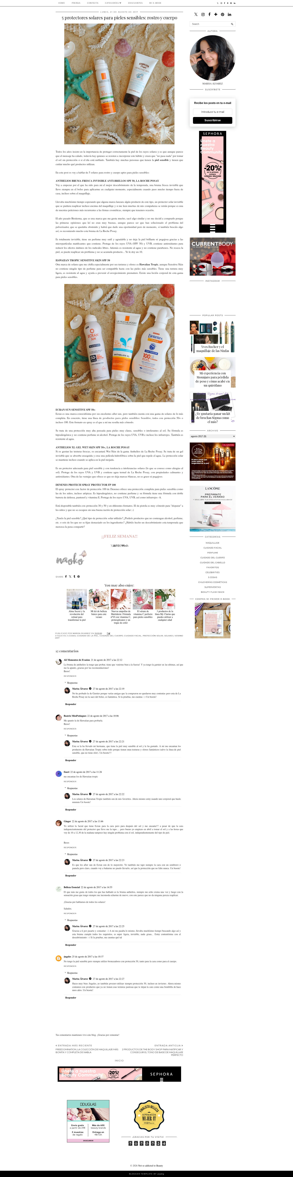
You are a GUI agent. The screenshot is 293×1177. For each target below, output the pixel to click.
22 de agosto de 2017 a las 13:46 (87, 821)
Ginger (67, 821)
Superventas (212, 587)
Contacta (92, 3)
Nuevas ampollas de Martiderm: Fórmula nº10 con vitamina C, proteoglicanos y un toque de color (121, 617)
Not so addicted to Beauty (150, 1165)
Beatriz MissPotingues (75, 716)
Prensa (76, 3)
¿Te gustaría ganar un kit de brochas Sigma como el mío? (212, 418)
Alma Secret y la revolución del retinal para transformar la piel (77, 615)
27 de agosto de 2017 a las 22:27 (108, 978)
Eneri (66, 772)
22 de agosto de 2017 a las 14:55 (96, 887)
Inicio (119, 1060)
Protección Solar (153, 636)
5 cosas (71, 636)
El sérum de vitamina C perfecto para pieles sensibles (142, 614)
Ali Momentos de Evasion (77, 660)
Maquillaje (212, 543)
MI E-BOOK (155, 3)
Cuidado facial (133, 636)
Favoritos (213, 567)
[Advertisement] (215, 664)
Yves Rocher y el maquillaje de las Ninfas (212, 349)
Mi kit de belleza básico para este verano (99, 614)
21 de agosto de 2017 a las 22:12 (106, 659)
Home (61, 3)
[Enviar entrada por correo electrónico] (108, 633)
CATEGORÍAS (112, 3)
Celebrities (213, 572)
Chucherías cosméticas (212, 582)
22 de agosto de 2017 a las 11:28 (86, 771)
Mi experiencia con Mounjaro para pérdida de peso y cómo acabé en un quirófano (213, 379)
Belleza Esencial (72, 887)
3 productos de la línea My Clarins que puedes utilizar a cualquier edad (165, 615)
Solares (168, 636)
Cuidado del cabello (212, 562)
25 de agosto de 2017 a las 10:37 (87, 956)
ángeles (67, 956)
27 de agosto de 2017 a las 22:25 (108, 926)
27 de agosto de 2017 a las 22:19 (108, 688)
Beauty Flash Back (212, 592)
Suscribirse (212, 120)
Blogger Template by (146, 1174)
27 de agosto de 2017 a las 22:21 (108, 741)
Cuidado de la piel (88, 636)
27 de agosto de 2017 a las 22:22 (108, 794)
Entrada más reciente (87, 1048)
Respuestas (72, 682)
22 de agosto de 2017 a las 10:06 (103, 715)
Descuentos (135, 3)
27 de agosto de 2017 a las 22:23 (108, 860)
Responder (70, 676)
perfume (212, 553)
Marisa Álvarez (80, 688)
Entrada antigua (152, 1050)
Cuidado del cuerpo (111, 636)
